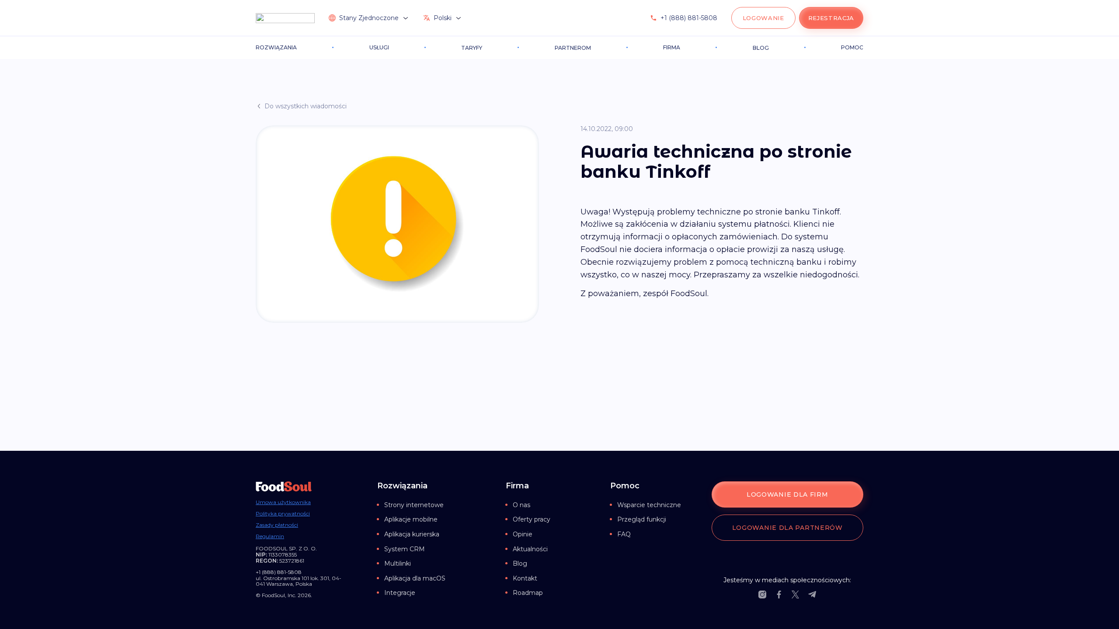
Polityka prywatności (283, 514)
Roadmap (528, 593)
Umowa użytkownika (283, 502)
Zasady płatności (277, 525)
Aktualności (530, 549)
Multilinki (397, 563)
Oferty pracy (531, 519)
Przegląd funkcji (641, 519)
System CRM (404, 549)
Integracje (399, 593)
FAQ (624, 534)
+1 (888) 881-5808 (688, 18)
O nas (521, 505)
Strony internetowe (414, 505)
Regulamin (270, 536)
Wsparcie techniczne (649, 505)
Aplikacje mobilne (411, 519)
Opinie (522, 534)
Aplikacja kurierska (411, 534)
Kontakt (525, 578)
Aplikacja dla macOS (414, 578)
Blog (520, 563)
